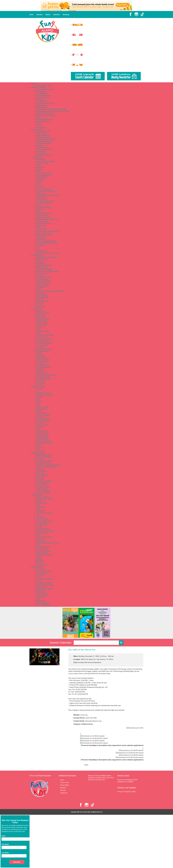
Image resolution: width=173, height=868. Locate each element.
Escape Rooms (41, 179)
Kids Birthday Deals (42, 351)
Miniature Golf (40, 209)
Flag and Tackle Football (44, 513)
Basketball (39, 501)
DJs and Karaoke (41, 337)
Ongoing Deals (40, 591)
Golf (37, 515)
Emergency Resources (43, 131)
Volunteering (40, 451)
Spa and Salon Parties (43, 377)
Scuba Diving (40, 539)
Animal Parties (40, 311)
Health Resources (37, 255)
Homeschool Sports (42, 523)
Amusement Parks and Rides (45, 161)
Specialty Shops (41, 485)
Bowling (38, 169)
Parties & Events (37, 309)
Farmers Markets (41, 471)
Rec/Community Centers (43, 223)
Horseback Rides (41, 197)
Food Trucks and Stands (43, 343)
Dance (38, 405)
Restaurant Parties (42, 373)
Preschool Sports (41, 533)
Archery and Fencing (42, 497)
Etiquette (39, 411)
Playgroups (39, 145)
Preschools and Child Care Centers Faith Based (51, 109)
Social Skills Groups (42, 147)
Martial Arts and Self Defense (45, 531)
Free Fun (39, 185)
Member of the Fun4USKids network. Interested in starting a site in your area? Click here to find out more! (101, 778)
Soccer (38, 545)
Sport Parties (40, 381)
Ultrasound (39, 303)
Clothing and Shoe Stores (44, 461)
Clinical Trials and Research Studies (47, 271)
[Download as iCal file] (135, 728)
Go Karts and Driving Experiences (46, 191)
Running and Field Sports (44, 537)
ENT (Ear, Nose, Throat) (43, 277)
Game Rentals (40, 347)
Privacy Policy (64, 785)
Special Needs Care (42, 301)
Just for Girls (40, 423)
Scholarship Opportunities (44, 119)
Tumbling (39, 557)
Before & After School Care (44, 89)
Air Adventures (40, 159)
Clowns (38, 329)
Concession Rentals (42, 331)
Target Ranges (40, 239)
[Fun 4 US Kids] (47, 31)
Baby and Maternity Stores (44, 455)
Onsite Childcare (41, 107)
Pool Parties (40, 371)
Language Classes (42, 425)
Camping (39, 171)
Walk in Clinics (40, 307)
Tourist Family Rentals (43, 491)
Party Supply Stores (42, 365)
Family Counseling (42, 279)
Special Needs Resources (44, 149)
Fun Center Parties (42, 345)
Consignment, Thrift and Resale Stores (48, 465)
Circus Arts (39, 397)
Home (31, 14)
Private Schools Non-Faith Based (46, 115)
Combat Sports (40, 507)
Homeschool (40, 99)
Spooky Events (40, 601)
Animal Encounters (42, 163)
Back (86, 765)
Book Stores (40, 459)
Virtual (38, 449)
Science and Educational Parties (46, 375)
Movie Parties (40, 355)
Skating (38, 227)
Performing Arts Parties (43, 367)
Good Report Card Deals (44, 583)
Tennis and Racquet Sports (44, 555)
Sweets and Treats (42, 489)
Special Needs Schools (43, 121)
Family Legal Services (43, 135)
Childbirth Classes (41, 267)
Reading (38, 117)
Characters (39, 327)
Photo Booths (40, 369)
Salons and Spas (41, 225)
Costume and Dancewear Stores (46, 467)
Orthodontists (40, 293)
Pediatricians (40, 299)
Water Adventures (41, 251)
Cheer (38, 505)
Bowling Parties (41, 317)
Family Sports (40, 511)
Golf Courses (40, 193)
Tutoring (38, 125)
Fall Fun (38, 577)
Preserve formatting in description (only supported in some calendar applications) (112, 745)
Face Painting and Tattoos (44, 339)
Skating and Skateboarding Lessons (47, 543)
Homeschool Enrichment (43, 421)
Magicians (39, 353)
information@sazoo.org (93, 721)
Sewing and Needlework (43, 441)
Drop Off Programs (42, 93)
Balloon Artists (40, 315)
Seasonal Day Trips (42, 595)
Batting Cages (40, 167)
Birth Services (40, 263)
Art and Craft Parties (42, 313)
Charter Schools (41, 91)
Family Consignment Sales (44, 579)
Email (3, 836)
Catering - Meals (41, 325)
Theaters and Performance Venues (47, 243)
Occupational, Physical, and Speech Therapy (50, 291)
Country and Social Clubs (44, 173)
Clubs (38, 399)
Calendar (39, 14)
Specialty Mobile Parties (43, 379)
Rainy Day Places (41, 221)
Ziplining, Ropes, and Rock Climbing (47, 253)
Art (37, 391)
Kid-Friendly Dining (42, 475)
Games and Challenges (43, 189)
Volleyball (39, 559)
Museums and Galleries (43, 213)
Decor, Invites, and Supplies (45, 335)
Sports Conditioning (42, 549)
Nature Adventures (42, 215)
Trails (37, 249)
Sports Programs (37, 495)
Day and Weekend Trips (43, 175)
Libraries (38, 205)
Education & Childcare (39, 87)
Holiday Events (87, 724)
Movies (38, 211)
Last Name (5, 853)
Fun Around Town (37, 157)
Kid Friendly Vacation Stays (44, 201)
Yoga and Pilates (41, 565)
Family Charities (41, 133)
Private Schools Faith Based (45, 113)
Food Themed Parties (43, 341)
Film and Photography (43, 415)
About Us (63, 788)
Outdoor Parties (41, 357)
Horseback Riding (41, 525)
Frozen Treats (40, 473)
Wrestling (39, 563)
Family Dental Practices (43, 281)
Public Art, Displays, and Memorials (47, 219)
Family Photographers (43, 137)
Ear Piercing (40, 469)
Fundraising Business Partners (45, 139)
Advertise (56, 14)
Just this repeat (102, 738)
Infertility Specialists (42, 285)
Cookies (38, 333)
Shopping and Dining (38, 453)
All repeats (101, 736)
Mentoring (39, 427)
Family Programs (41, 413)
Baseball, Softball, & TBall (44, 499)
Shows (38, 599)
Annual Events (40, 569)
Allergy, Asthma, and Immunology (46, 257)
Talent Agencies (41, 153)
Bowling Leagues (41, 503)
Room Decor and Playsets (44, 481)
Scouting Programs (42, 439)
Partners (63, 790)
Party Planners (40, 363)
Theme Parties (40, 383)
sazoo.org (83, 715)
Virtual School (40, 127)
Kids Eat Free (40, 477)
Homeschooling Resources (44, 141)
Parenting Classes (41, 435)
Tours (38, 247)
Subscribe (16, 862)
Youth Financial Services (43, 155)
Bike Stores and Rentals (43, 457)
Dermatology (40, 275)
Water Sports (40, 561)
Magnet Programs (41, 105)
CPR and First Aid (41, 273)
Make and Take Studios (43, 207)
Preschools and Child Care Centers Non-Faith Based (52, 111)
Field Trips (39, 181)
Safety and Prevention (43, 437)
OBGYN (38, 289)
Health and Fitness (42, 519)
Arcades (38, 165)
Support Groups (41, 151)
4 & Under (39, 389)
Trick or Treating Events (43, 605)
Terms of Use (64, 782)
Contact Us (63, 793)
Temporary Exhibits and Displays (46, 241)
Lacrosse (39, 527)
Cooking (38, 401)
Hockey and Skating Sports (44, 521)
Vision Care (39, 305)
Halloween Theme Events (44, 589)
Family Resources (37, 129)
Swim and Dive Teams (43, 551)
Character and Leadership (44, 395)
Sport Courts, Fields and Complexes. (47, 231)
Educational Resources (43, 95)
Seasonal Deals (41, 597)
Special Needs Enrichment (44, 443)
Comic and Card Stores (43, 463)
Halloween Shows (41, 587)
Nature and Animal (42, 431)
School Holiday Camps (43, 85)
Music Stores (40, 479)
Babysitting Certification (43, 393)
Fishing (38, 183)
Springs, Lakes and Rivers (44, 233)
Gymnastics (39, 517)
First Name (5, 844)
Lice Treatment (40, 287)
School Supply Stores (42, 483)
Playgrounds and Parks (43, 217)
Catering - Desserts (42, 323)
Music (38, 429)
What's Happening (38, 567)
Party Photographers (42, 361)
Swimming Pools (41, 237)
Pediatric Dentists (41, 295)
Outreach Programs (42, 433)
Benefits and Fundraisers (44, 571)
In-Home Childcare (42, 101)
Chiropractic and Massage (44, 269)
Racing (38, 535)
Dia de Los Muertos (42, 573)
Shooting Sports (41, 541)
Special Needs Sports (43, 547)
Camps (34, 83)
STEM (38, 445)
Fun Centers (40, 187)
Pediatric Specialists (42, 297)
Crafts (38, 403)
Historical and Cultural (43, 419)
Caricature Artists (41, 321)
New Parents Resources (43, 143)
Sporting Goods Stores (43, 487)
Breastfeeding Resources (44, 265)
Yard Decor (39, 385)
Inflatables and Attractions (44, 349)
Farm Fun (39, 581)
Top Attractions (40, 245)
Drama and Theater (42, 407)
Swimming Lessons (42, 553)
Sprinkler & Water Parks (43, 235)
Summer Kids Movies (42, 603)
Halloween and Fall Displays (45, 585)
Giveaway (66, 14)
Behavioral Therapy (42, 259)
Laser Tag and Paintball (43, 203)
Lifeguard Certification (43, 529)
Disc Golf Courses (41, 177)
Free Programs (41, 417)
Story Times (40, 447)
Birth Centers (40, 261)
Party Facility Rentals (42, 359)
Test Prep (39, 123)
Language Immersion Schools (45, 103)
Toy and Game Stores (43, 493)
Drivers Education (41, 409)
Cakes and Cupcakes (42, 319)
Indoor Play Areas (41, 199)
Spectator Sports (41, 229)
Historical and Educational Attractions (47, 195)
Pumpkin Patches (41, 593)
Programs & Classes (38, 387)
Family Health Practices (43, 283)
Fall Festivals (40, 575)
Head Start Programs (42, 97)
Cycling (38, 509)
